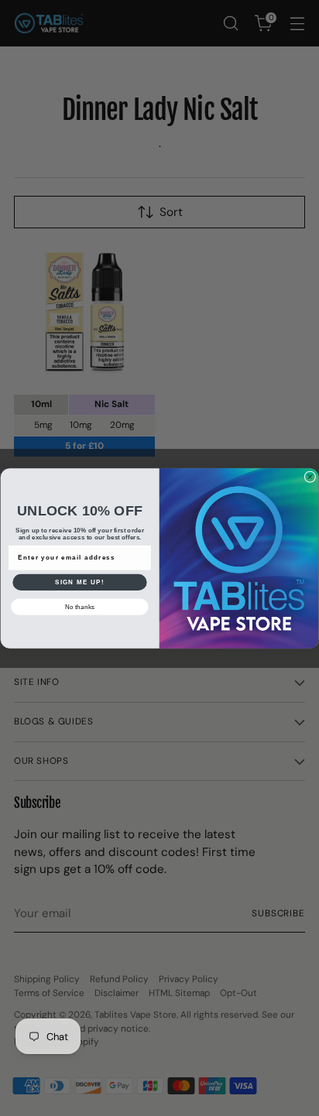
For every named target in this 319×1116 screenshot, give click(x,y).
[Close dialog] (310, 476)
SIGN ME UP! (80, 581)
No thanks (79, 606)
